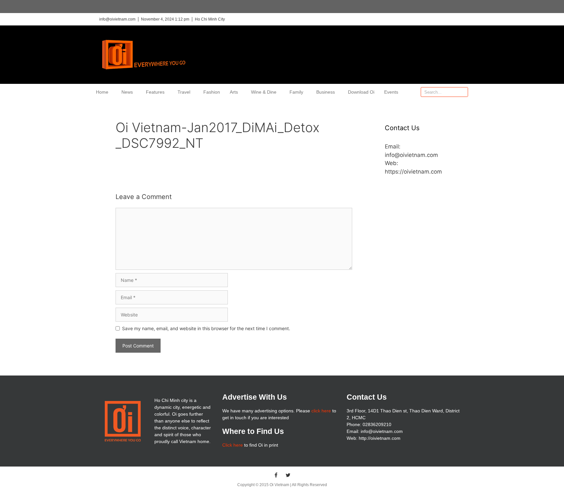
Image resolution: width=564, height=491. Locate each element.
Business (325, 92)
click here (321, 410)
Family (296, 92)
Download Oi (361, 92)
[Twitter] (288, 475)
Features (155, 92)
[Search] (463, 92)
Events (391, 92)
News (127, 92)
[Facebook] (276, 475)
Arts (234, 92)
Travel (184, 92)
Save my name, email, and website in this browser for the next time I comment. (206, 328)
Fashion (211, 92)
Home (102, 92)
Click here (232, 445)
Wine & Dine (263, 92)
